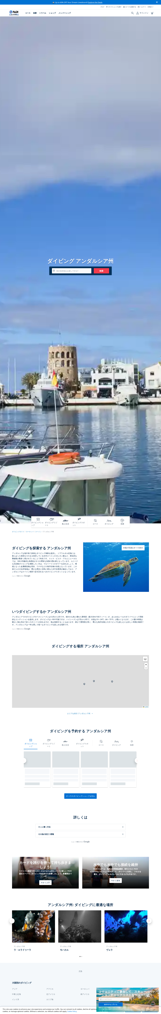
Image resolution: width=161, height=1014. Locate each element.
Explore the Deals (95, 2)
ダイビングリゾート (49, 744)
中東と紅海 (16, 994)
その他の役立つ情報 (46, 834)
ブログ (102, 7)
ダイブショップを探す (114, 7)
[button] (84, 684)
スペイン (38, 532)
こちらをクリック (128, 1009)
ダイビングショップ (31, 744)
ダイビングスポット (82, 744)
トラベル (42, 13)
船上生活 (65, 745)
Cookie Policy (72, 1011)
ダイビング (116, 745)
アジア (14, 989)
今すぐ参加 (115, 880)
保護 (35, 13)
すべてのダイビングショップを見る (80, 796)
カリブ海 (49, 999)
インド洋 (15, 999)
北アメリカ (50, 994)
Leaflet (146, 707)
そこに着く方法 (44, 827)
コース (27, 13)
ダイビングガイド (18, 532)
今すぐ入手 (45, 882)
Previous (12, 921)
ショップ (52, 13)
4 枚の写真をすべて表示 (133, 548)
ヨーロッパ (30, 532)
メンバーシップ (64, 13)
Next (149, 921)
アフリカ (49, 989)
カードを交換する (131, 7)
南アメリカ (84, 994)
